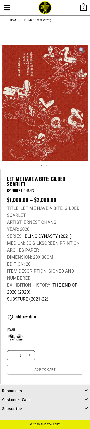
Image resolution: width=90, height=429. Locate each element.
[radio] (11, 338)
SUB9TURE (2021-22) (27, 299)
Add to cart (45, 369)
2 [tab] (47, 167)
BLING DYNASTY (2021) (48, 236)
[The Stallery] (45, 7)
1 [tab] (42, 167)
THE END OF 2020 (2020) (36, 20)
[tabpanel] (45, 103)
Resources (12, 390)
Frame (11, 330)
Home (13, 20)
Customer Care (16, 399)
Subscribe (12, 408)
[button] (45, 390)
